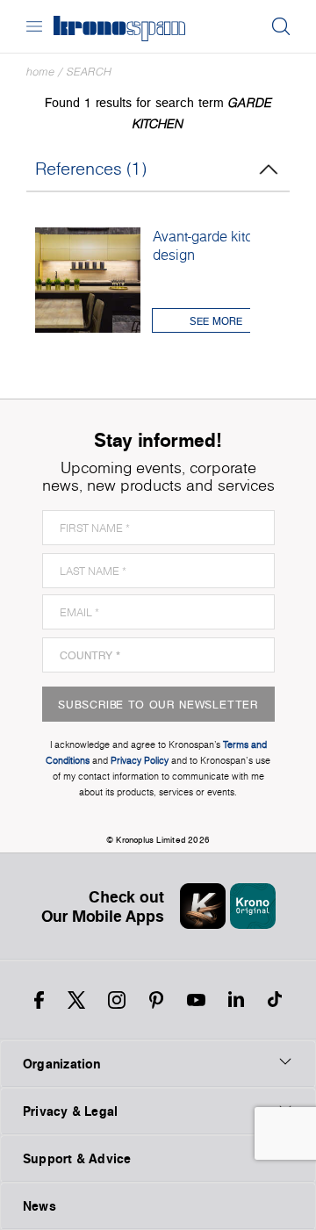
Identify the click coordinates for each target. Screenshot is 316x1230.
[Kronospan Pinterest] (156, 1000)
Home (40, 71)
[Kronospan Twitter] (76, 1000)
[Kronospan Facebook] (39, 1000)
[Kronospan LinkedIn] (236, 1000)
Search (89, 71)
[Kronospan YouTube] (196, 1000)
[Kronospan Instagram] (117, 1000)
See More (216, 320)
